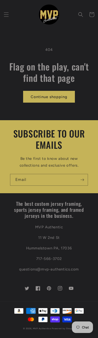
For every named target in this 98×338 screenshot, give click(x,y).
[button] (6, 14)
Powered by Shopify (63, 328)
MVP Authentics (42, 328)
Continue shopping (49, 97)
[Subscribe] (82, 180)
